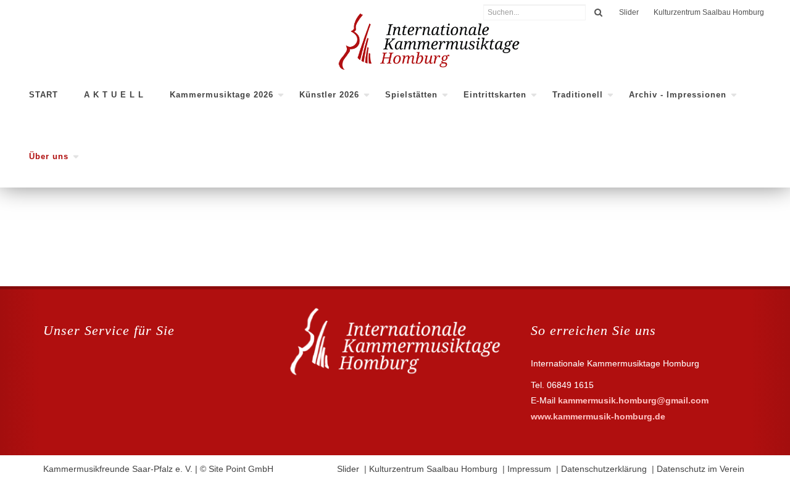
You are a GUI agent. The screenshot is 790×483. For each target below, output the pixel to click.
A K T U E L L (114, 94)
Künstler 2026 (329, 94)
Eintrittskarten (495, 94)
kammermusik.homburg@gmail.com (633, 400)
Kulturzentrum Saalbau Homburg (709, 12)
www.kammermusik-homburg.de (598, 416)
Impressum (529, 469)
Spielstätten (411, 94)
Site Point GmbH (241, 469)
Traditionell (577, 94)
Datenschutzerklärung (604, 469)
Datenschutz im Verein (700, 469)
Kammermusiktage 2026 (221, 94)
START (43, 94)
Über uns (49, 156)
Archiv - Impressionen (677, 94)
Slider (629, 12)
